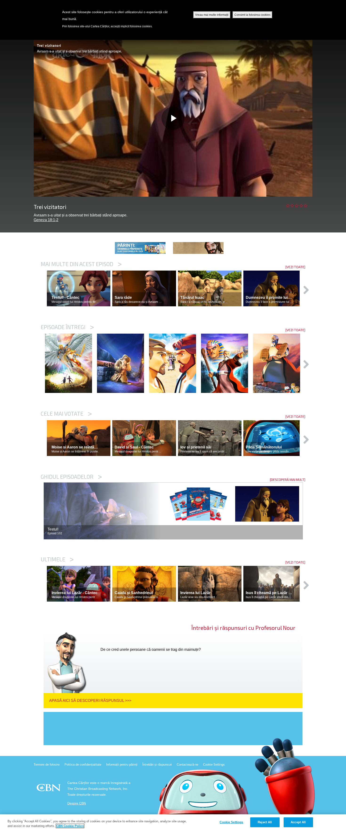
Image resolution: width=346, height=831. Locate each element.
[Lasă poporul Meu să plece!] (227, 363)
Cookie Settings (214, 764)
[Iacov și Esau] (175, 363)
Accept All (298, 822)
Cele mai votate (66, 413)
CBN (49, 789)
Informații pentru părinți (121, 764)
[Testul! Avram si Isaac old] (123, 363)
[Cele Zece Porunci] (279, 363)
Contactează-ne (187, 764)
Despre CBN (76, 803)
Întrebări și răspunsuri (157, 764)
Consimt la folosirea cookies (252, 14)
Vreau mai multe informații (212, 14)
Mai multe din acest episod (81, 264)
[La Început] (71, 363)
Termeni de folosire (47, 764)
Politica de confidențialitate (82, 764)
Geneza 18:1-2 (46, 220)
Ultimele (57, 559)
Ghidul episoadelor (71, 476)
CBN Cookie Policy (70, 826)
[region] (173, 822)
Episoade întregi (67, 327)
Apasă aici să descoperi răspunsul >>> (90, 701)
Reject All (265, 822)
